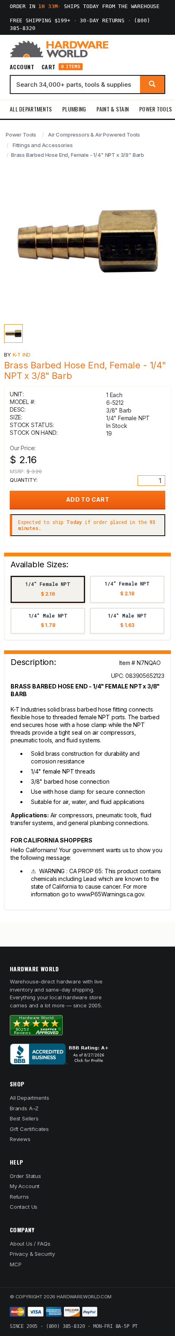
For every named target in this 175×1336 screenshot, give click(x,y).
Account (22, 67)
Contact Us (23, 1206)
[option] (48, 589)
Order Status (25, 1176)
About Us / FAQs (30, 1243)
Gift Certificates (29, 1129)
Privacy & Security (32, 1253)
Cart (61, 66)
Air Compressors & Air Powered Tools (94, 134)
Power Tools (155, 109)
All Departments (31, 109)
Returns (19, 1196)
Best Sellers (24, 1118)
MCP (16, 1264)
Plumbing (74, 109)
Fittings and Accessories (43, 145)
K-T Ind (22, 354)
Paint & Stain (112, 109)
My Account (24, 1186)
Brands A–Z (24, 1108)
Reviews (20, 1139)
